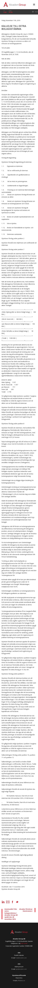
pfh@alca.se (21, 980)
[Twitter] (17, 902)
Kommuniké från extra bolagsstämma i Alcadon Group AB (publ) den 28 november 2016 (11, 914)
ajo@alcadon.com (21, 969)
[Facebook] (12, 902)
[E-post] (7, 902)
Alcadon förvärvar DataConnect (25, 910)
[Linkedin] (3, 902)
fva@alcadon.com (21, 958)
